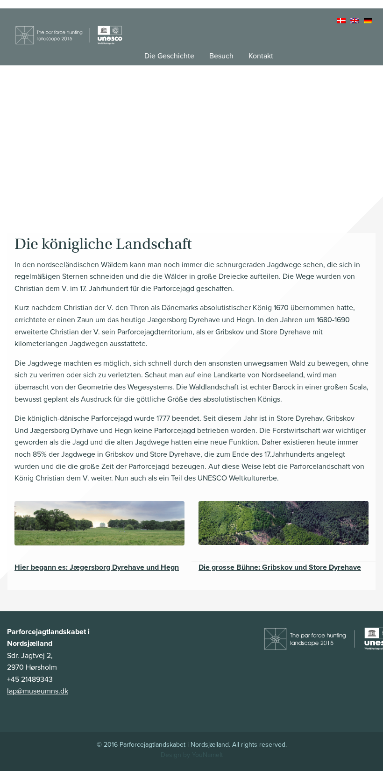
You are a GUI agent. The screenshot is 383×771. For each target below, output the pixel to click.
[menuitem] (342, 21)
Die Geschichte (169, 56)
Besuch (221, 56)
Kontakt (260, 56)
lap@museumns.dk (37, 691)
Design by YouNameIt (192, 755)
